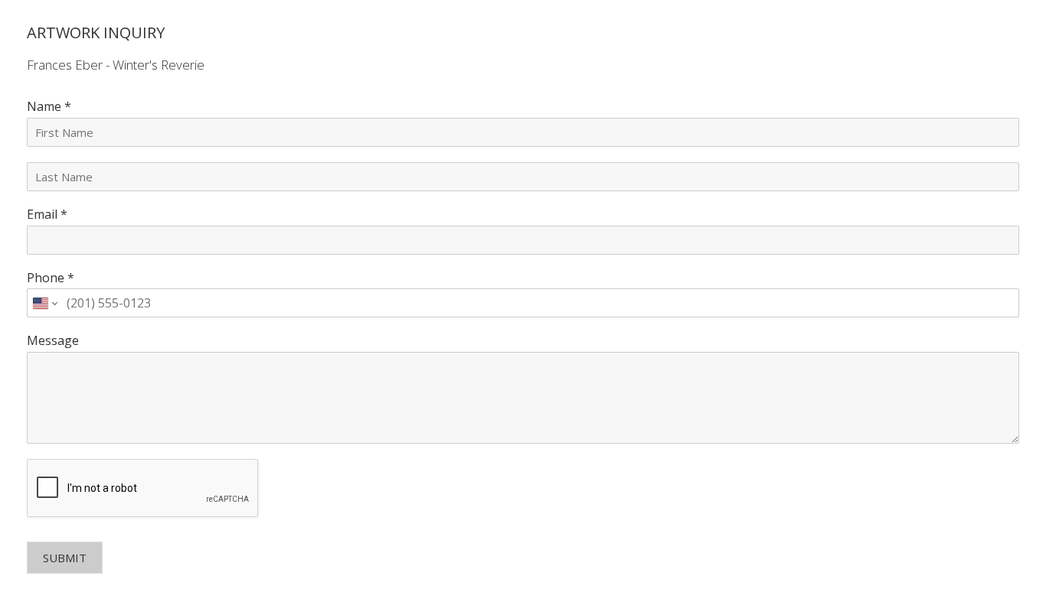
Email (47, 215)
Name (49, 107)
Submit (65, 557)
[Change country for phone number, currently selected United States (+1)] (44, 302)
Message (53, 341)
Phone (50, 278)
